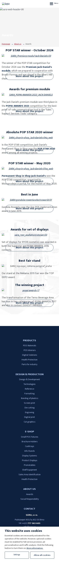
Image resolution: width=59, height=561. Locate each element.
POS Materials (29, 345)
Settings (17, 554)
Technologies (29, 384)
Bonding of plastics (29, 398)
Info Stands (29, 451)
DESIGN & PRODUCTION (30, 374)
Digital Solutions (29, 355)
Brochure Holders (29, 441)
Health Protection (29, 360)
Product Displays (29, 460)
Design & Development (29, 379)
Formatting (29, 393)
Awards (29, 494)
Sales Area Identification (30, 474)
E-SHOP (29, 431)
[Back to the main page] (11, 4)
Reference (29, 389)
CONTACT (29, 509)
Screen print (29, 403)
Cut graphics (29, 422)
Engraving (29, 412)
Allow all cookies (42, 555)
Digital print (29, 417)
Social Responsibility (29, 499)
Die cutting (30, 408)
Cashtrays (29, 446)
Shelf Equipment (29, 470)
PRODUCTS (29, 340)
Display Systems (29, 456)
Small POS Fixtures (29, 437)
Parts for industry (29, 364)
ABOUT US (29, 489)
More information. (35, 548)
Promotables (29, 465)
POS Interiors (30, 350)
